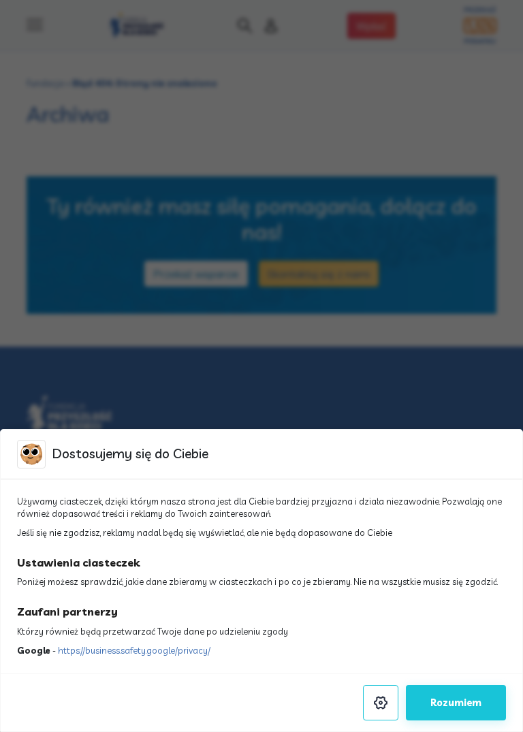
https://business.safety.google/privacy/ (134, 650)
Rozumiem (455, 703)
